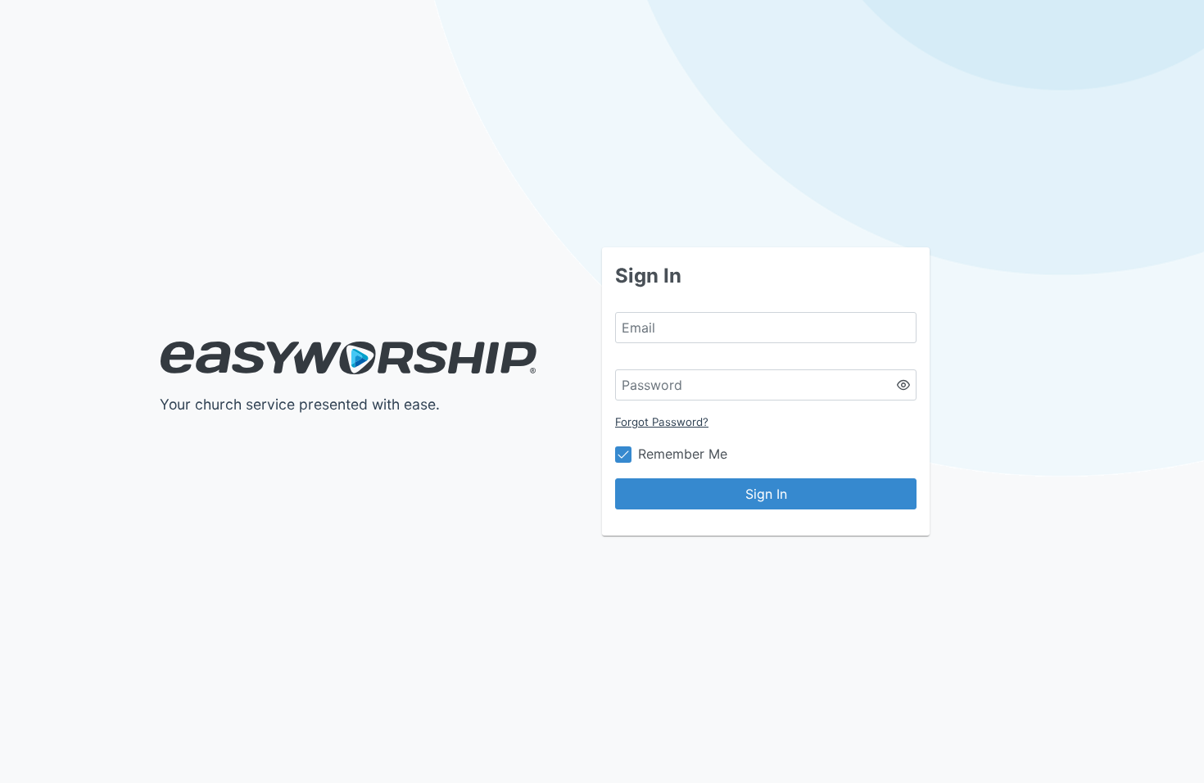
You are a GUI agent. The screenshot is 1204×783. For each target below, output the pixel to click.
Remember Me (682, 454)
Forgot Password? (661, 421)
